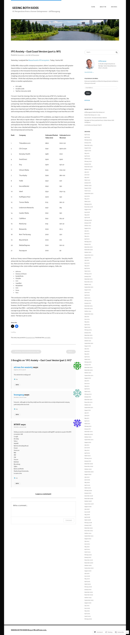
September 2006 (89, 568)
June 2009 (87, 480)
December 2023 (88, 145)
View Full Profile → (89, 72)
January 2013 (87, 364)
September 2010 (88, 439)
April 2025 (87, 134)
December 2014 (88, 306)
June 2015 (87, 292)
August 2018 (87, 209)
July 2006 (86, 573)
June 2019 (87, 196)
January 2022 (87, 164)
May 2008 (87, 514)
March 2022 (87, 158)
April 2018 (87, 217)
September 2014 (88, 314)
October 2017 (87, 225)
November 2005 (88, 595)
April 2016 (87, 268)
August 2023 (87, 148)
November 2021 (88, 166)
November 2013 (88, 338)
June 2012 (87, 383)
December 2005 (88, 592)
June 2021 (87, 174)
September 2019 (88, 193)
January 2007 (87, 557)
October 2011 (87, 405)
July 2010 (86, 445)
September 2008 (89, 504)
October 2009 (88, 469)
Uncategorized (30, 337)
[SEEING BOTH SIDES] (65, 40)
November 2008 (88, 498)
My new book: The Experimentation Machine (95, 117)
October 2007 (87, 533)
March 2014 (87, 327)
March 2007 (87, 552)
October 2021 (87, 169)
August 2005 (87, 603)
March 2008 (87, 520)
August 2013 (87, 346)
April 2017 (87, 239)
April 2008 (87, 517)
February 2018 (88, 220)
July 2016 (86, 260)
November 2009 (88, 466)
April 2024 (87, 137)
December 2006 (88, 560)
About (71, 351)
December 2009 (88, 463)
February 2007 (88, 554)
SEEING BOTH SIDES (25, 7)
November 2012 (88, 370)
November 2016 (88, 249)
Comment (69, 520)
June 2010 (87, 447)
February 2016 (88, 273)
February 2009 (88, 490)
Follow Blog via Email (91, 78)
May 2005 (87, 611)
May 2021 (86, 177)
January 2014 (87, 332)
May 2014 (86, 322)
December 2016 (88, 247)
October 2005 (87, 597)
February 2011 (87, 426)
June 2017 (86, 233)
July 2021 (86, 172)
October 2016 (87, 252)
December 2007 (88, 528)
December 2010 (88, 431)
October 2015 (87, 284)
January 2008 (87, 525)
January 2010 (87, 461)
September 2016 (88, 255)
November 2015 (88, 282)
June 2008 (87, 512)
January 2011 (87, 429)
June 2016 (87, 263)
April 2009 (87, 485)
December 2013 (88, 335)
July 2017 (86, 231)
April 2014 (87, 324)
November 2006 (88, 563)
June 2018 (87, 212)
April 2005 (87, 613)
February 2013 (87, 362)
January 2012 (87, 397)
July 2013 (86, 348)
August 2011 (87, 410)
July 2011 (86, 413)
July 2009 (86, 477)
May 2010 (86, 450)
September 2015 (88, 287)
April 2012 (87, 389)
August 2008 (87, 506)
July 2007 (86, 541)
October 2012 (87, 372)
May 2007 (86, 546)
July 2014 (86, 316)
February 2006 (88, 587)
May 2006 (87, 578)
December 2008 (88, 496)
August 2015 (87, 290)
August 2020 (87, 188)
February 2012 (88, 394)
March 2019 (87, 201)
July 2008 (86, 509)
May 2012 (86, 386)
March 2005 (87, 616)
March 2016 (87, 271)
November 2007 (88, 530)
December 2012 (88, 367)
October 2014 (87, 311)
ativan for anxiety (23, 367)
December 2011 (88, 399)
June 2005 (87, 608)
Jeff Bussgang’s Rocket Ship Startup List (94, 112)
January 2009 (87, 493)
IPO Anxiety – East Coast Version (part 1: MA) (26, 351)
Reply (17, 384)
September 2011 (88, 407)
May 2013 (86, 354)
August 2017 (87, 228)
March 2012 (87, 391)
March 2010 (87, 455)
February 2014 (88, 330)
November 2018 (88, 207)
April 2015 (87, 295)
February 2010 (88, 458)
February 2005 (88, 619)
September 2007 (88, 536)
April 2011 (87, 421)
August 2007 (87, 538)
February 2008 (88, 522)
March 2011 (87, 423)
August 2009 (87, 474)
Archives (114, 7)
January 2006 (87, 589)
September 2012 (88, 375)
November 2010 (88, 434)
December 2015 (88, 279)
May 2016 (86, 265)
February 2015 (88, 300)
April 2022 (87, 156)
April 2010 (87, 453)
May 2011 (86, 418)
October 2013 (87, 340)
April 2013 (87, 356)
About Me (103, 7)
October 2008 (88, 501)
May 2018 (86, 215)
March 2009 (87, 488)
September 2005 (88, 600)
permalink (47, 337)
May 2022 (86, 153)
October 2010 (87, 437)
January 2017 (87, 244)
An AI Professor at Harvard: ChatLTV (93, 125)
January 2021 (87, 182)
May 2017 (86, 236)
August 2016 (87, 257)
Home (93, 7)
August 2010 (87, 442)
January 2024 (87, 142)
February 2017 (87, 241)
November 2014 (88, 308)
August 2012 (87, 378)
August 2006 (87, 571)
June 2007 (87, 544)
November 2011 (88, 402)
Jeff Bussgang (35, 55)
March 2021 (87, 180)
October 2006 (88, 565)
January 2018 (87, 223)
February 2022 (88, 161)
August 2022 (87, 150)
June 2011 (86, 415)
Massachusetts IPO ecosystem (38, 60)
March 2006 (87, 584)
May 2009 (87, 482)
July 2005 (86, 605)
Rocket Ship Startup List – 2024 (92, 115)
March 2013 (87, 359)
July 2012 (86, 380)
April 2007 (87, 549)
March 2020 (87, 190)
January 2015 (87, 303)
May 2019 (86, 199)
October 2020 (87, 185)
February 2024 (88, 140)
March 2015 (87, 298)
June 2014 (87, 319)
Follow (87, 93)
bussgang (19, 394)
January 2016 (87, 276)
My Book (87, 100)
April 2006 (87, 581)
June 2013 (86, 351)
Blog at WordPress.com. (37, 630)
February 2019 (88, 204)
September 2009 (89, 471)
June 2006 (87, 576)
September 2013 (88, 343)
